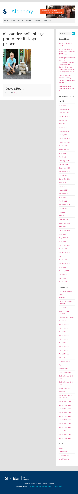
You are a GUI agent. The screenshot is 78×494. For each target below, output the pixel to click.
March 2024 (63, 157)
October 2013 (63, 275)
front (60, 365)
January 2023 (63, 190)
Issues (13, 20)
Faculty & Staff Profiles (66, 317)
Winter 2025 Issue (65, 434)
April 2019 (62, 227)
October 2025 (63, 120)
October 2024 (63, 146)
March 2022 (63, 201)
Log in (61, 448)
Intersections (63, 369)
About (6, 20)
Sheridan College (35, 486)
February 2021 (64, 219)
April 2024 (62, 153)
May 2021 (62, 212)
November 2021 (64, 205)
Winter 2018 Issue (65, 412)
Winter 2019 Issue (65, 416)
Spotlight (20, 20)
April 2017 (62, 241)
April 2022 (62, 197)
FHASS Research (64, 361)
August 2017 (63, 238)
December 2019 (64, 223)
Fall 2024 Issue (64, 350)
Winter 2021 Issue (65, 420)
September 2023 (64, 179)
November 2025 (64, 116)
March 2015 (63, 260)
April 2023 (62, 183)
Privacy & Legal (57, 486)
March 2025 (63, 127)
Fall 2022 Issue (64, 343)
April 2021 (62, 216)
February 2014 (64, 271)
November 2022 (64, 194)
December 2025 (64, 113)
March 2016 (63, 249)
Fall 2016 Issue (64, 328)
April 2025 (62, 124)
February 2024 (64, 161)
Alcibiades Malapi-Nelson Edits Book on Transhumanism (66, 88)
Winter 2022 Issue (65, 423)
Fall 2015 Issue (64, 324)
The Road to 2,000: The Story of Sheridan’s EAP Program (67, 51)
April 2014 (62, 267)
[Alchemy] (39, 11)
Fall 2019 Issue (64, 336)
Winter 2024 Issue (65, 431)
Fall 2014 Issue (64, 321)
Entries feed (63, 452)
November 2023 (64, 172)
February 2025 (64, 131)
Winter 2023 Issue (65, 427)
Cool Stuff (37, 20)
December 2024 (64, 138)
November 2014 (64, 263)
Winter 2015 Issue (65, 401)
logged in (17, 93)
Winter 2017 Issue (65, 409)
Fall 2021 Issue (64, 339)
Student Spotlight (65, 388)
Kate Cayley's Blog (65, 372)
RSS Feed (45, 486)
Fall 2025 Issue (64, 354)
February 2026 (64, 109)
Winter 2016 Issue (65, 405)
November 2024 (64, 142)
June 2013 (62, 278)
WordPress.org (64, 459)
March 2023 (63, 186)
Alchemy (62, 298)
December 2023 (64, 168)
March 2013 (63, 282)
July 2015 (62, 256)
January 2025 (63, 135)
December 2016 (64, 245)
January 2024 (63, 164)
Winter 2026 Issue (65, 438)
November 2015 (64, 252)
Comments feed (64, 455)
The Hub (62, 392)
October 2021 (63, 208)
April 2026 (62, 105)
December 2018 (64, 230)
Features (28, 20)
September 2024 (64, 149)
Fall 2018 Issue (64, 332)
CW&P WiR (47, 20)
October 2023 (63, 175)
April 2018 (62, 234)
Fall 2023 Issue (64, 347)
